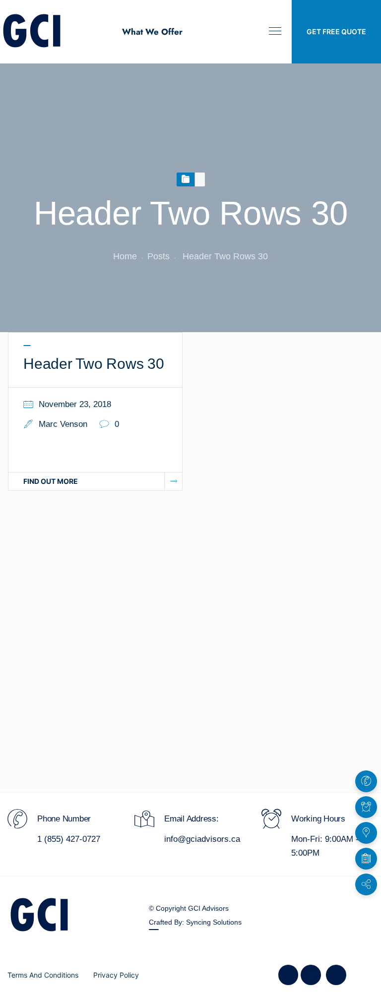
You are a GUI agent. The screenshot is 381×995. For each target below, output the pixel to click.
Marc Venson (63, 424)
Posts (158, 256)
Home (125, 256)
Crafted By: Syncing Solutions (195, 922)
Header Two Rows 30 (93, 363)
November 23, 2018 (75, 404)
